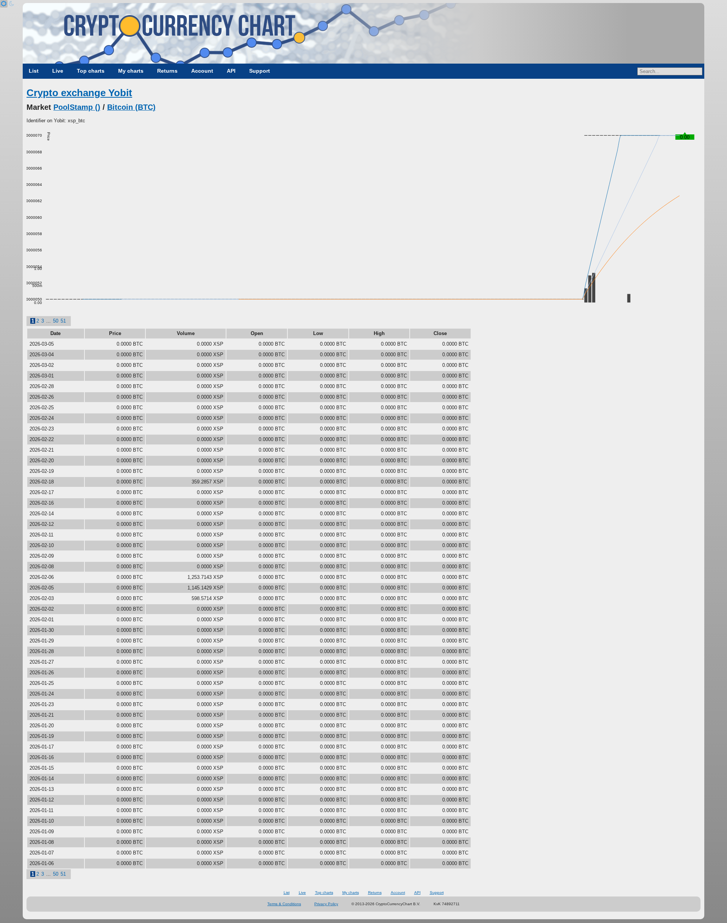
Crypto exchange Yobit (79, 92)
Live (57, 71)
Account (202, 71)
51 (63, 321)
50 (55, 321)
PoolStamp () (76, 107)
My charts (131, 71)
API (231, 71)
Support (259, 71)
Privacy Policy (326, 904)
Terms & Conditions (284, 904)
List (34, 71)
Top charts (91, 71)
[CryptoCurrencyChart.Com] (363, 33)
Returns (167, 71)
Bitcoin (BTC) (131, 107)
